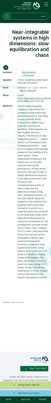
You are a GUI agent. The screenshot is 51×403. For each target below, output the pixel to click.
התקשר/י (43, 399)
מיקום (8, 399)
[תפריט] (46, 5)
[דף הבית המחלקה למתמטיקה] (21, 7)
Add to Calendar (28, 91)
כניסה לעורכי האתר (37, 368)
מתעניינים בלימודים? (28, 393)
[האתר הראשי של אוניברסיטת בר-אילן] (39, 362)
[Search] (7, 16)
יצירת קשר (25, 399)
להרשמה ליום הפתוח (28, 385)
